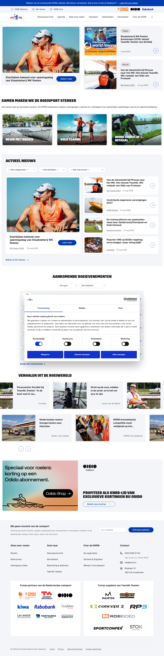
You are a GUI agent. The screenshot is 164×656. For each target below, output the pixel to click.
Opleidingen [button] (108, 17)
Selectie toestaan (82, 354)
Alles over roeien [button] (77, 17)
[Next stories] (28, 448)
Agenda (61, 17)
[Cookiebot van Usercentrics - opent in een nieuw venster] (125, 300)
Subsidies (110, 250)
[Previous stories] (21, 448)
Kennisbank (123, 17)
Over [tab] (120, 308)
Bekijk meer (66, 79)
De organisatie (90, 553)
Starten (14, 553)
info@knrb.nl (130, 562)
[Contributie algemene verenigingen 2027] (152, 205)
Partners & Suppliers (93, 559)
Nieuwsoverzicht (45, 17)
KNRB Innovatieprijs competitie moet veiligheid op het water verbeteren (131, 423)
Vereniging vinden (19, 565)
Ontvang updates (141, 529)
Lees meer (67, 242)
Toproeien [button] (93, 17)
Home (52, 649)
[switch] (67, 344)
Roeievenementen (114, 230)
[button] (151, 16)
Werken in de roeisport (94, 565)
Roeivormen (16, 559)
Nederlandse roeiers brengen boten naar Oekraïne (58, 423)
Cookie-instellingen (93, 649)
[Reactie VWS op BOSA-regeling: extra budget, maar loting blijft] (152, 245)
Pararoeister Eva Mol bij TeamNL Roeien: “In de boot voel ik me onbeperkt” (23, 391)
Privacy (61, 649)
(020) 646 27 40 (132, 553)
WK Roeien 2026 (128, 85)
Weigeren (45, 354)
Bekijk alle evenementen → (32, 364)
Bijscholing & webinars (57, 565)
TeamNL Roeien (54, 571)
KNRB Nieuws (112, 210)
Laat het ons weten (129, 3)
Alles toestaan (118, 354)
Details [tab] (82, 308)
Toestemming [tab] (43, 308)
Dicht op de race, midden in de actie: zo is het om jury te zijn (97, 390)
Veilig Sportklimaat (75, 649)
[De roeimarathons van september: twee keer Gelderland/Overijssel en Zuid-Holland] (152, 225)
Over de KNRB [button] (139, 17)
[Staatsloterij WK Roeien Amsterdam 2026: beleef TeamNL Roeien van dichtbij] (155, 50)
